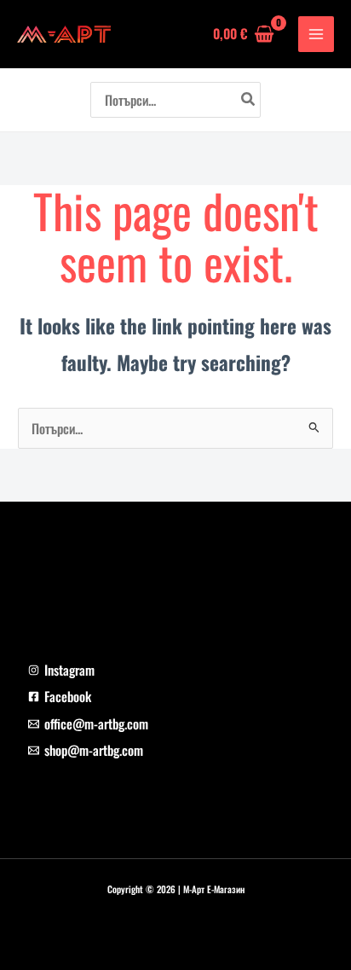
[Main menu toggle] (316, 34)
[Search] (249, 100)
